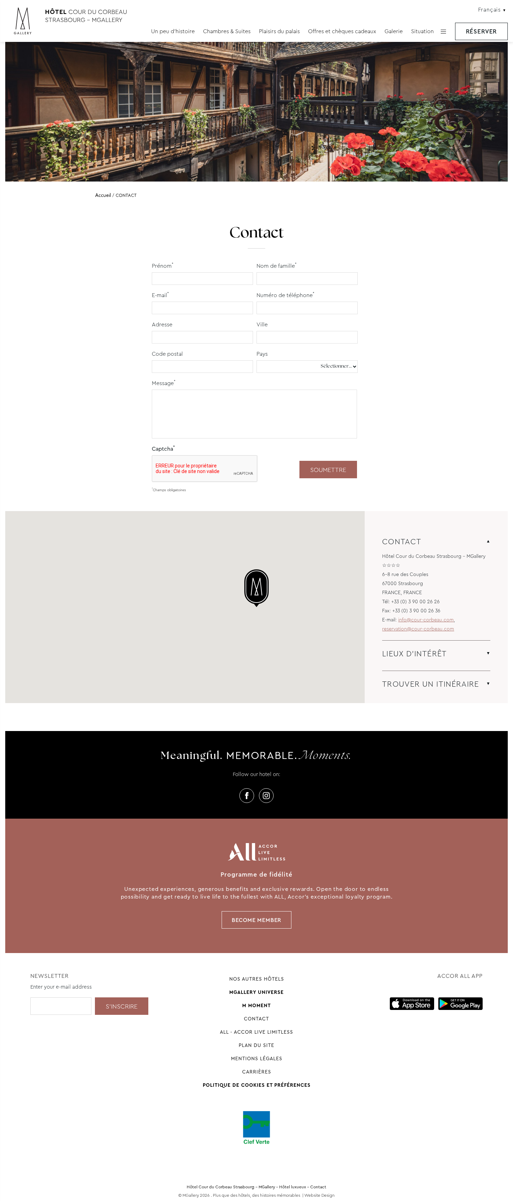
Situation (422, 31)
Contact (256, 1018)
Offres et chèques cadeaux (342, 31)
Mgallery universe (256, 992)
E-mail (160, 294)
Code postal (167, 354)
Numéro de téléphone (285, 294)
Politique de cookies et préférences (257, 1085)
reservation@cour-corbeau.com (418, 628)
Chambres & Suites (227, 31)
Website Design (319, 1195)
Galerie (394, 31)
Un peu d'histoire (173, 31)
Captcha (163, 448)
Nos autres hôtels (256, 978)
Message (164, 382)
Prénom (162, 265)
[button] (256, 588)
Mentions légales (256, 1058)
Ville (262, 324)
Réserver (481, 31)
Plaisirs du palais (279, 31)
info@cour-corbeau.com (426, 619)
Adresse (162, 324)
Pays (262, 354)
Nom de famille (276, 265)
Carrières (256, 1071)
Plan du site (256, 1045)
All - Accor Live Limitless (256, 1031)
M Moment (256, 1005)
